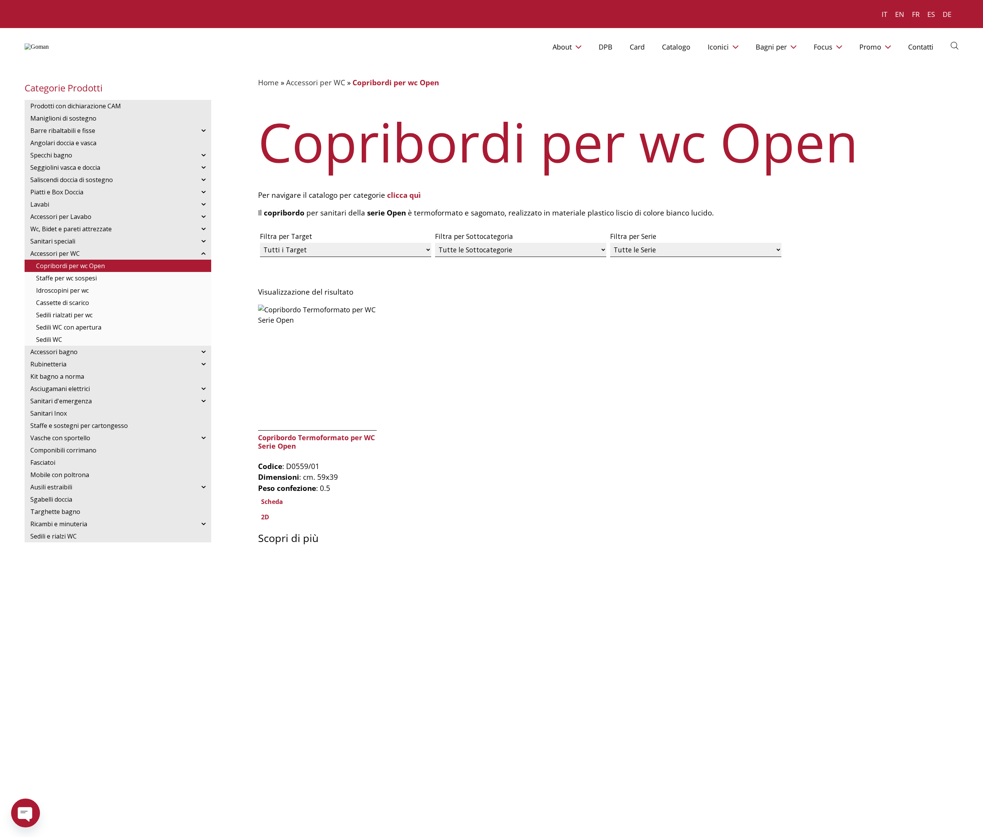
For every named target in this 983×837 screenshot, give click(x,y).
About (562, 46)
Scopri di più (288, 538)
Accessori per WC (315, 82)
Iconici (718, 46)
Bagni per (771, 46)
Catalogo (676, 46)
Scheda (272, 501)
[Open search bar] (954, 45)
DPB (605, 46)
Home (268, 82)
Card (637, 46)
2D (265, 517)
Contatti (920, 46)
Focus (823, 46)
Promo (870, 46)
